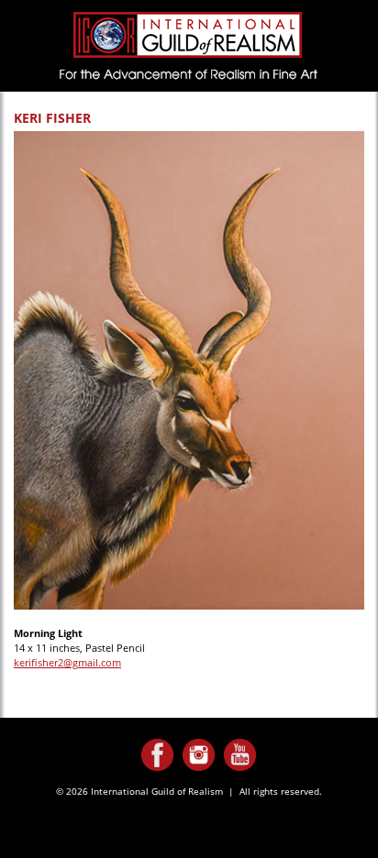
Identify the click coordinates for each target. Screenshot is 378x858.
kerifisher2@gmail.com (67, 662)
